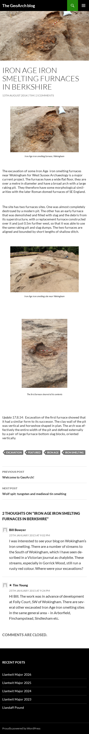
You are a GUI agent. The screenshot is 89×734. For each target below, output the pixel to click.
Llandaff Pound (13, 707)
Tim (31, 95)
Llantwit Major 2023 (16, 699)
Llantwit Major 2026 (16, 674)
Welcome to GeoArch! (18, 474)
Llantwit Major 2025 (16, 683)
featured (34, 452)
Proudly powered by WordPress (21, 728)
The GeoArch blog (18, 5)
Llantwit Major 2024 (16, 691)
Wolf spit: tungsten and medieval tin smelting (34, 491)
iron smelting (74, 452)
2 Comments (45, 95)
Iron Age (53, 452)
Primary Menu (83, 5)
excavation (14, 452)
